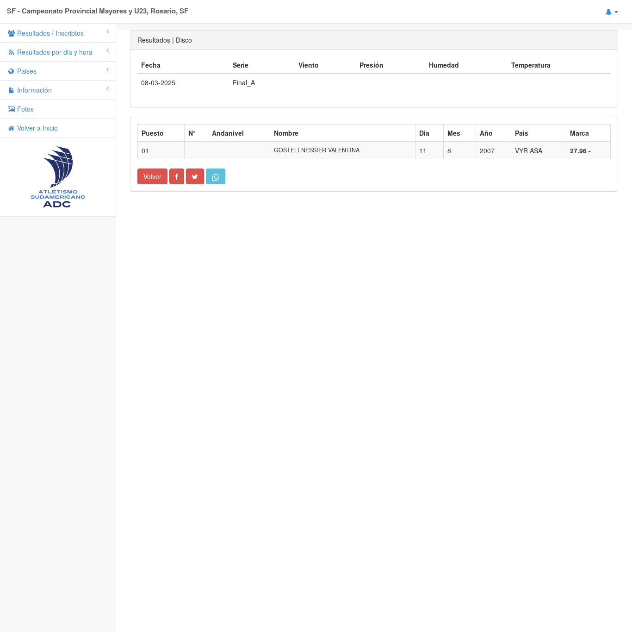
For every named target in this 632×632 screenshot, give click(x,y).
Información (33, 89)
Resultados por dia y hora (54, 51)
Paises (26, 70)
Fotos (24, 108)
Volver (152, 176)
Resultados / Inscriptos (49, 33)
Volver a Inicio (36, 127)
